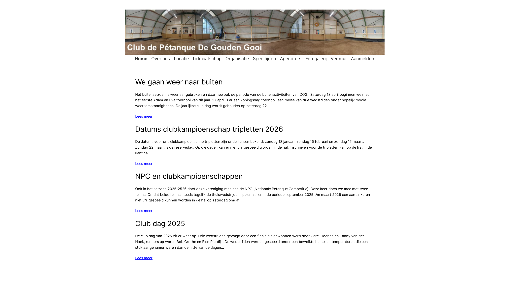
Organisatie (237, 58)
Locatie (181, 58)
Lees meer (144, 116)
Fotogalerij (316, 58)
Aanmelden (362, 58)
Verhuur (339, 58)
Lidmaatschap (207, 58)
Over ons (160, 58)
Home (141, 58)
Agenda (288, 58)
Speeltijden (264, 58)
